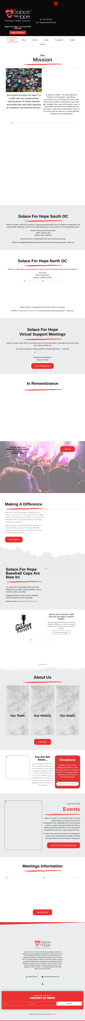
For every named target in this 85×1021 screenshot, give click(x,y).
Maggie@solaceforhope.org (27, 601)
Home (12, 40)
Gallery (72, 40)
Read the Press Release (61, 632)
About (23, 40)
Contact (42, 44)
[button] (42, 984)
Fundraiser (59, 40)
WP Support (53, 1014)
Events (34, 40)
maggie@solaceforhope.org (29, 311)
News (46, 40)
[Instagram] (56, 4)
